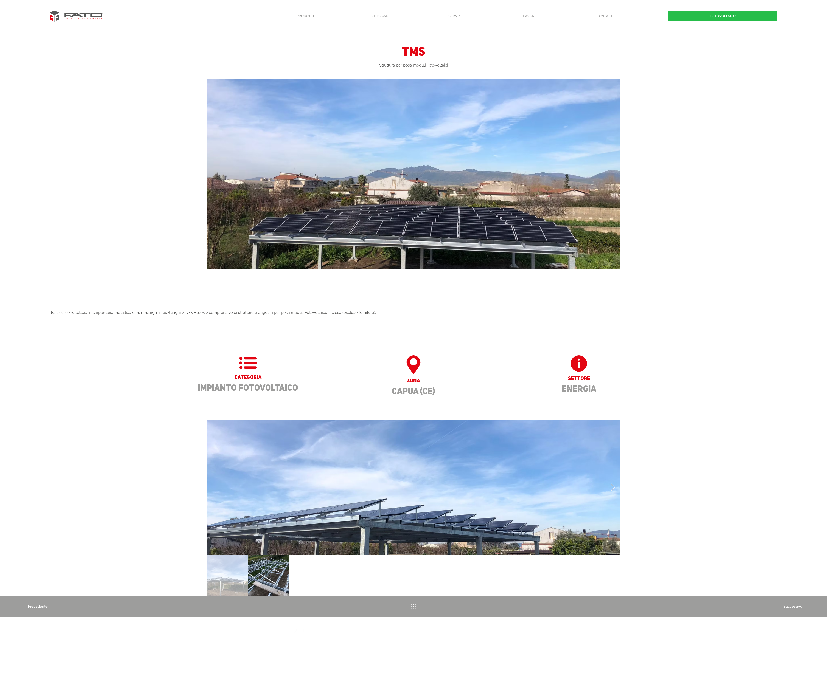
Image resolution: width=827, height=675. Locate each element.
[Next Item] (612, 487)
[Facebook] (295, 630)
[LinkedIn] (308, 630)
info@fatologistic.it (312, 640)
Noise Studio (635, 661)
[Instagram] (302, 630)
